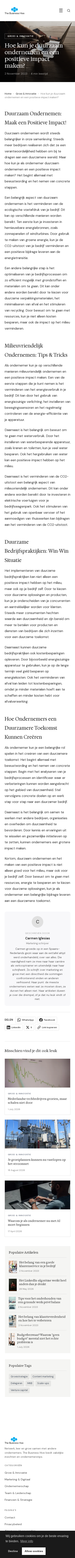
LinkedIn (16, 1027)
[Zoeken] (68, 10)
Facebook (49, 1019)
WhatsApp (28, 1019)
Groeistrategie (19, 1376)
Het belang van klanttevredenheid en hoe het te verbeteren (42, 1318)
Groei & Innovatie (26, 93)
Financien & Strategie (18, 1499)
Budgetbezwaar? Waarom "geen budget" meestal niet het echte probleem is (38, 1338)
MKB (29, 1383)
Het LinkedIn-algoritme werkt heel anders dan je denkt (42, 1282)
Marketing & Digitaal (17, 1479)
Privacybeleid (13, 1524)
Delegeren (16, 1383)
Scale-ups (43, 1383)
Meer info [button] (26, 1541)
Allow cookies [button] (34, 1551)
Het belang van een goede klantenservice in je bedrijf (37, 1264)
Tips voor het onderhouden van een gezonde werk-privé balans (39, 1300)
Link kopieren (49, 1027)
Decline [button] (13, 1551)
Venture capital (19, 1390)
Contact (10, 1517)
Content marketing (43, 1376)
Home (8, 93)
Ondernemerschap (17, 1486)
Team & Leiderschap (18, 1493)
